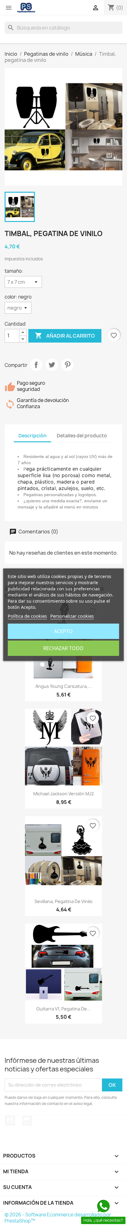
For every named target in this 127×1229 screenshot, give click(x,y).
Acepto (63, 631)
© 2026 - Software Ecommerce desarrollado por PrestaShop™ (58, 1217)
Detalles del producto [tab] (82, 435)
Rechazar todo (63, 648)
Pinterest (67, 365)
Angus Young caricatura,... (63, 686)
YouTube (10, 1121)
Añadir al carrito (65, 335)
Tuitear (52, 365)
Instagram (27, 1121)
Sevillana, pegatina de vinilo (63, 901)
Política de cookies (27, 616)
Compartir (36, 365)
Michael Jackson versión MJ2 (63, 794)
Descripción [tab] (32, 435)
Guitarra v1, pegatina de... (63, 1009)
